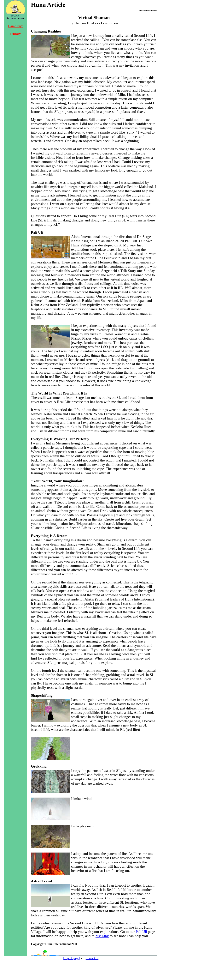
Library (15, 33)
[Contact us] (91, 958)
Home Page (15, 26)
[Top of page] (71, 958)
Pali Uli (141, 932)
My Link (102, 936)
